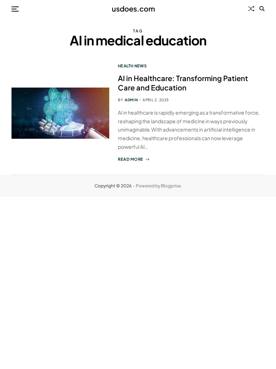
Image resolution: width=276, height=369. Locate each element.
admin (131, 100)
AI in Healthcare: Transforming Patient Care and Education (183, 83)
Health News (132, 65)
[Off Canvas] (15, 9)
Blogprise (171, 185)
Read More (130, 159)
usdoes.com (133, 8)
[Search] (261, 8)
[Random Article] (251, 8)
